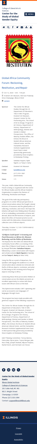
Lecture (7, 101)
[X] (18, 370)
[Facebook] (13, 27)
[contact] (31, 27)
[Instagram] (8, 370)
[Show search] (8, 27)
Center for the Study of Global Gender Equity (10, 16)
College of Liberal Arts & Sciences (11, 9)
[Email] (22, 27)
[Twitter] (17, 27)
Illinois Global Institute (10, 382)
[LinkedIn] (13, 370)
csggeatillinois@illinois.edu (19, 400)
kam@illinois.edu (19, 170)
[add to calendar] (26, 27)
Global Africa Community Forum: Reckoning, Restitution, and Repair (16, 82)
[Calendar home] (4, 27)
